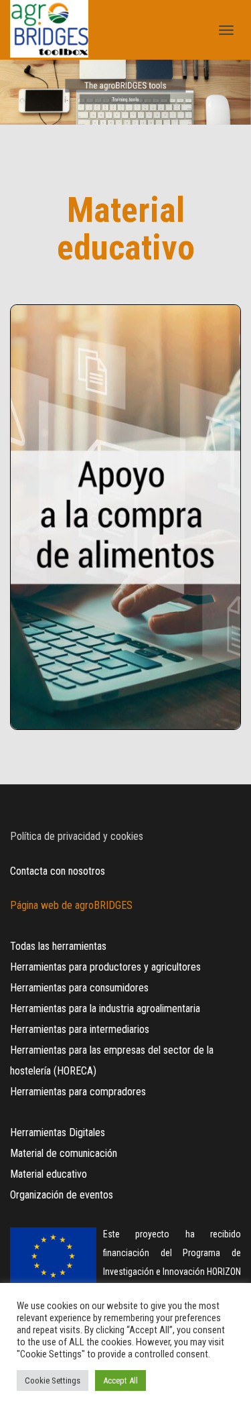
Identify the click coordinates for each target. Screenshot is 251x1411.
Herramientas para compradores (78, 1091)
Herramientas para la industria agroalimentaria (105, 1008)
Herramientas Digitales (57, 1132)
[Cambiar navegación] (226, 30)
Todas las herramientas (58, 946)
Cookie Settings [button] (52, 1380)
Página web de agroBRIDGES (71, 905)
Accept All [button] (120, 1380)
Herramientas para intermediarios (79, 1029)
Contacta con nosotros (57, 871)
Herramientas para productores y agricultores (105, 967)
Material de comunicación (63, 1153)
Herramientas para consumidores (79, 987)
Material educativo (48, 1174)
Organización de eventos (61, 1194)
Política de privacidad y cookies (76, 836)
